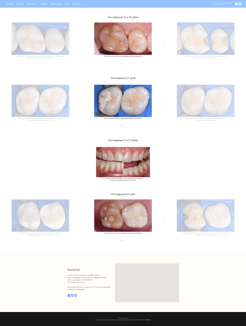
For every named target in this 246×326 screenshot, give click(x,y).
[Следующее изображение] (164, 41)
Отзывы (43, 4)
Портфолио (32, 4)
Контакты (76, 4)
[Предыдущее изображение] (82, 41)
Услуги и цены (56, 4)
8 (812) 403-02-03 (77, 282)
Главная (10, 4)
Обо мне (20, 4)
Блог (67, 4)
